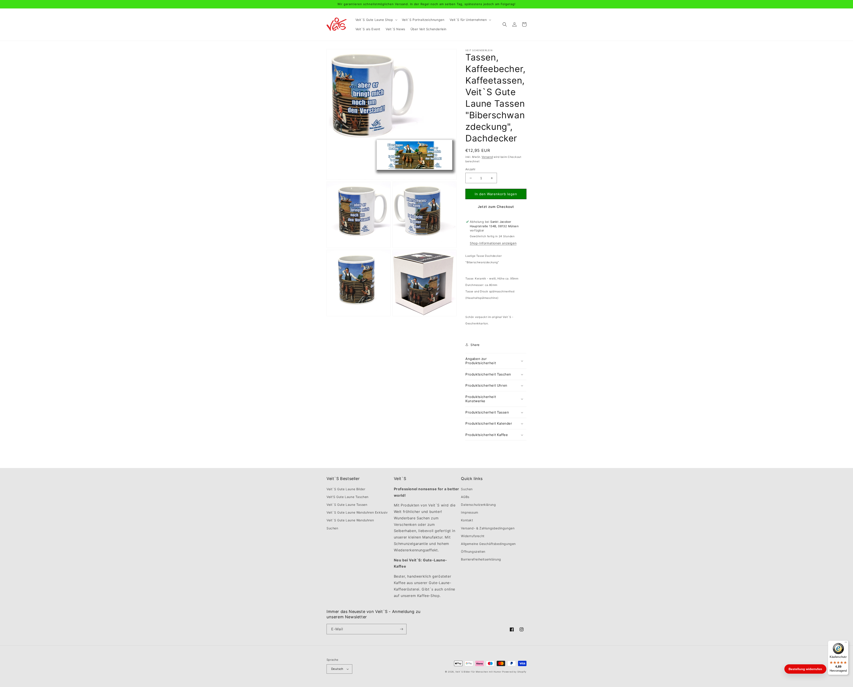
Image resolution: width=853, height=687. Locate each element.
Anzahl (470, 169)
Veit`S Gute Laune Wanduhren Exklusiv (357, 512)
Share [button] (475, 345)
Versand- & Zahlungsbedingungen (487, 528)
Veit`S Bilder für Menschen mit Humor (478, 671)
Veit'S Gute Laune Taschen (348, 497)
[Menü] (846, 643)
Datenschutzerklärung (478, 504)
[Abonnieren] (401, 629)
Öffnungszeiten (473, 551)
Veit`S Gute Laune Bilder (346, 489)
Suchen (332, 528)
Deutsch (337, 669)
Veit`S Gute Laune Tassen (347, 504)
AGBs (465, 497)
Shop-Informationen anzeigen (493, 243)
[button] (376, 19)
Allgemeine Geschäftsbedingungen (488, 544)
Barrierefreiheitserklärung (481, 559)
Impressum (469, 512)
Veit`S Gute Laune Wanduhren (350, 520)
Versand (487, 157)
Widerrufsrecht (472, 536)
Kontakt (467, 520)
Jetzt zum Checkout (496, 207)
